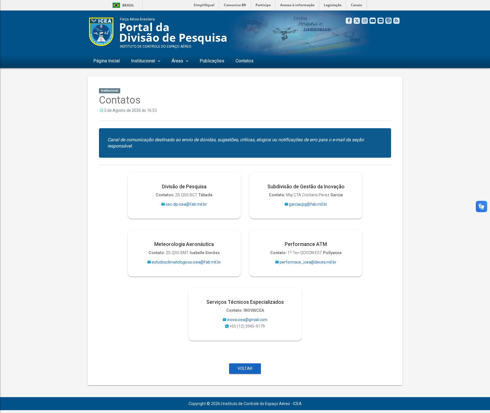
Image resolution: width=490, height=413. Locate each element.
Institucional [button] (143, 61)
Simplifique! (204, 5)
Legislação (332, 5)
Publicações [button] (212, 61)
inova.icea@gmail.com (247, 319)
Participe (263, 5)
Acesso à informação (297, 5)
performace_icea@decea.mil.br (308, 262)
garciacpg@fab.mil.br (308, 204)
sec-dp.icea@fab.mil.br (186, 204)
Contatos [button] (245, 61)
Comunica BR (235, 5)
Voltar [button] (245, 368)
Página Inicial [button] (106, 61)
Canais (356, 5)
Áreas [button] (177, 61)
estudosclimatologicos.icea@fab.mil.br (186, 262)
